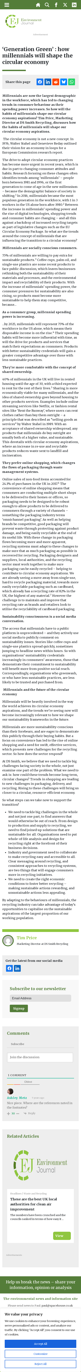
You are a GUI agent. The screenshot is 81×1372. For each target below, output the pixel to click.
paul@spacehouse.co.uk (57, 1305)
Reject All (40, 1364)
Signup (18, 1008)
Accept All (40, 1344)
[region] (40, 1340)
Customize (40, 1354)
